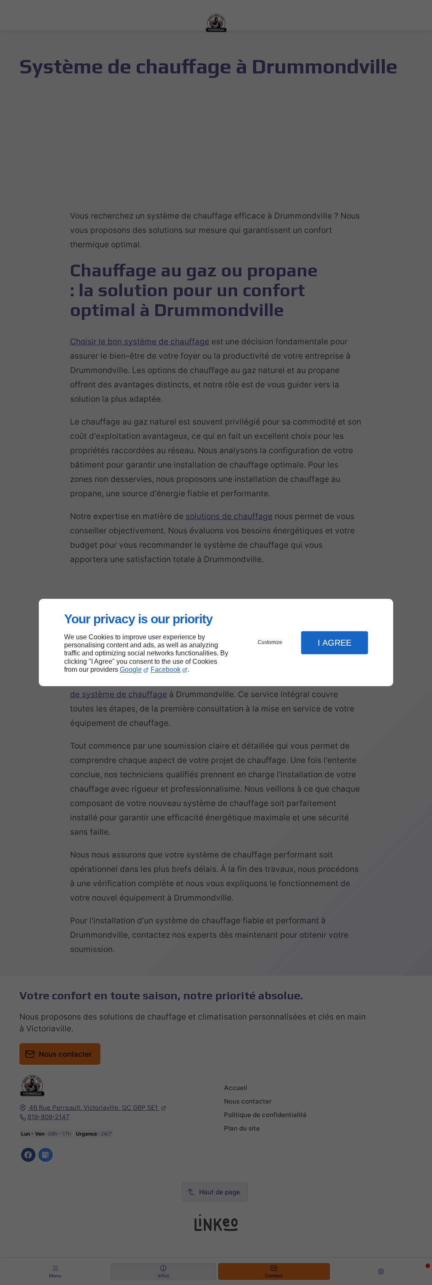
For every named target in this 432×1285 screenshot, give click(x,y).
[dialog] (216, 642)
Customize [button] (270, 642)
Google (131, 669)
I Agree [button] (334, 642)
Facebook (166, 669)
